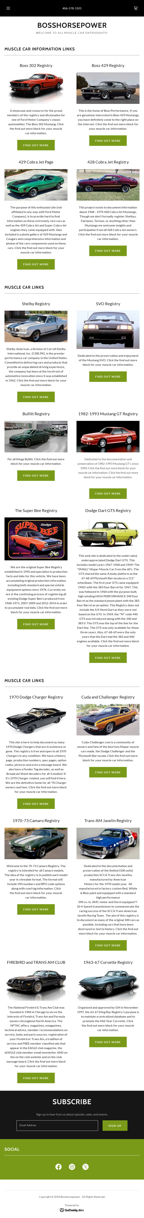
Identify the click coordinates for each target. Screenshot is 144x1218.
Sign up (115, 1125)
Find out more (36, 145)
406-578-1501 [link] (72, 8)
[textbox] (57, 1125)
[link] (136, 8)
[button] (10, 8)
